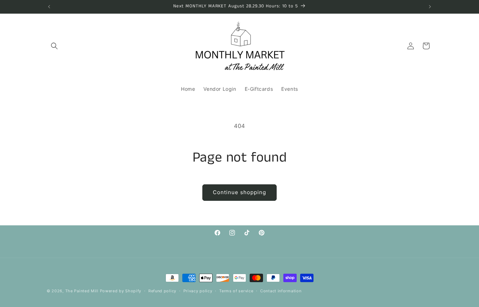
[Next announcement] (430, 6)
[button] (54, 46)
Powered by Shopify (121, 290)
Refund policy (162, 290)
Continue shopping (239, 192)
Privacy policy (197, 290)
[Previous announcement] (49, 6)
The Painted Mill (82, 290)
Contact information (280, 290)
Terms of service (236, 290)
